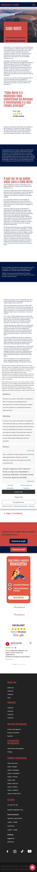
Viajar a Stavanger (13, 770)
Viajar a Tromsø (12, 777)
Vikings (9, 752)
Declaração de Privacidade (20, 506)
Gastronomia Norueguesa (15, 748)
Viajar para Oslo (12, 763)
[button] (18, 113)
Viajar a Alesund (12, 783)
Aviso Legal (24, 866)
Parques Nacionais (13, 733)
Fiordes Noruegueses (14, 729)
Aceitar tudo (18, 492)
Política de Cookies (7, 506)
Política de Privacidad (9, 869)
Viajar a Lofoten (12, 787)
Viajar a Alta (11, 780)
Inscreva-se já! (18, 541)
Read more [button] (9, 659)
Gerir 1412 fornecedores (10, 486)
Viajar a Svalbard (12, 790)
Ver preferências (18, 502)
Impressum (31, 506)
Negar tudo (18, 497)
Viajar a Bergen (12, 767)
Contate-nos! (18, 549)
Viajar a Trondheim (13, 773)
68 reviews (22, 632)
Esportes (10, 736)
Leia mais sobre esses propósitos (26, 486)
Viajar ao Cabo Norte (14, 793)
